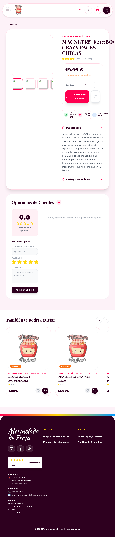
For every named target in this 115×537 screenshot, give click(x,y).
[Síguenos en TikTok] (29, 448)
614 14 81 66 (16, 492)
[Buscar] (80, 10)
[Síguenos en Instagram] (11, 448)
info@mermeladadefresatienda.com (27, 495)
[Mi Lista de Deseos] (97, 10)
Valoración (17, 258)
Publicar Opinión (24, 289)
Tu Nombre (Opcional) (23, 247)
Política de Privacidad (90, 442)
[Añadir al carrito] (45, 391)
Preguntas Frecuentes (56, 436)
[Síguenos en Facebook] (20, 448)
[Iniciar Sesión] (88, 10)
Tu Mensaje (17, 268)
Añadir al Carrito (80, 96)
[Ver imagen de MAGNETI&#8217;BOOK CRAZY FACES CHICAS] (17, 84)
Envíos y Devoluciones (56, 442)
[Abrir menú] (8, 10)
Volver (13, 24)
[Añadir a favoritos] (95, 96)
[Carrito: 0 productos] (106, 10)
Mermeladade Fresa (23, 434)
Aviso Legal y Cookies (90, 436)
